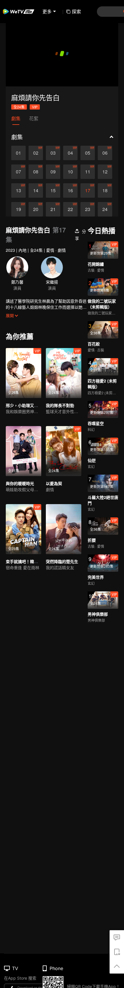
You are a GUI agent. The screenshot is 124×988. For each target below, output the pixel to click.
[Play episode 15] (53, 190)
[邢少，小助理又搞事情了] (23, 373)
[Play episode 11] (87, 171)
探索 (76, 11)
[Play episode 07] (18, 171)
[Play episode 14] (36, 190)
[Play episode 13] (18, 190)
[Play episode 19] (18, 209)
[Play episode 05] (87, 153)
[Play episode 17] (87, 190)
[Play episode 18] (105, 190)
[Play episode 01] (18, 153)
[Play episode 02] (36, 153)
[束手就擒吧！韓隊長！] (23, 529)
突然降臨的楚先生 (62, 561)
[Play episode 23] (87, 209)
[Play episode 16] (70, 190)
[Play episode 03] (53, 153)
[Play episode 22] (70, 209)
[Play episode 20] (36, 209)
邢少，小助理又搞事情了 (28, 405)
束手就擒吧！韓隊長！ (26, 561)
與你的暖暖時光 (20, 483)
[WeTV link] (19, 11)
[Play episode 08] (36, 171)
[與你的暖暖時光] (23, 451)
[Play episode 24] (105, 209)
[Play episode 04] (70, 153)
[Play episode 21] (53, 209)
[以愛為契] (63, 451)
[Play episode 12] (105, 171)
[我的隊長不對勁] (63, 373)
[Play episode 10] (70, 171)
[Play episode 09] (53, 171)
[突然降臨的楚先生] (63, 529)
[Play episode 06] (105, 153)
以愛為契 (54, 483)
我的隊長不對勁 (60, 405)
